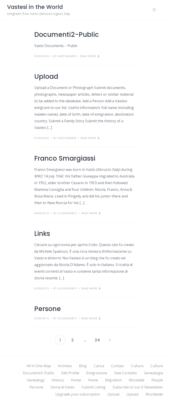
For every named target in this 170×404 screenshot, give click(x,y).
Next (109, 340)
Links (42, 233)
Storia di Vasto (62, 387)
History (58, 380)
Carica (99, 365)
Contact (117, 365)
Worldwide (154, 394)
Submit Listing (94, 387)
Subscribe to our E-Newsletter (138, 387)
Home (76, 380)
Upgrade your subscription (77, 394)
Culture (157, 365)
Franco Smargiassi (64, 158)
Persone (47, 308)
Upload (46, 76)
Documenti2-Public (66, 34)
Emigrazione (96, 372)
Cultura (137, 365)
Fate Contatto (125, 372)
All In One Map (39, 365)
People (157, 380)
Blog (83, 365)
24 (97, 340)
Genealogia (153, 372)
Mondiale (136, 380)
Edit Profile (70, 372)
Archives (65, 365)
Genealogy (36, 380)
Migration (113, 380)
